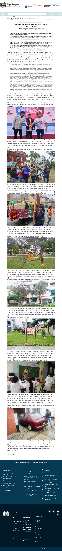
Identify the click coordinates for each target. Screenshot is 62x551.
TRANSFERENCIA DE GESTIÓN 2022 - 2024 (31, 462)
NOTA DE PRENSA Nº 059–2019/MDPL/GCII (20, 18)
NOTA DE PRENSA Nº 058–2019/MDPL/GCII (20, 61)
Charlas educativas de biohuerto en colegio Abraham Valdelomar (27, 360)
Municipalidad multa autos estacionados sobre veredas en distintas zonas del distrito (30, 406)
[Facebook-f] (49, 511)
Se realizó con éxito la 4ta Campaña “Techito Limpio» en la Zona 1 (27, 193)
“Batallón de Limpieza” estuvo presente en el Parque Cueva (25, 236)
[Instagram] (58, 514)
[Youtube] (58, 511)
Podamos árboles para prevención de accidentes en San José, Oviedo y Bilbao (31, 279)
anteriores (11, 454)
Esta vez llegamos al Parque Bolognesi (18, 318)
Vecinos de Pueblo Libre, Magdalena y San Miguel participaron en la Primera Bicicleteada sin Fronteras (30, 105)
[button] (3, 14)
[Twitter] (53, 511)
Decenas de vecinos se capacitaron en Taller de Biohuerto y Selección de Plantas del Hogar (29, 149)
